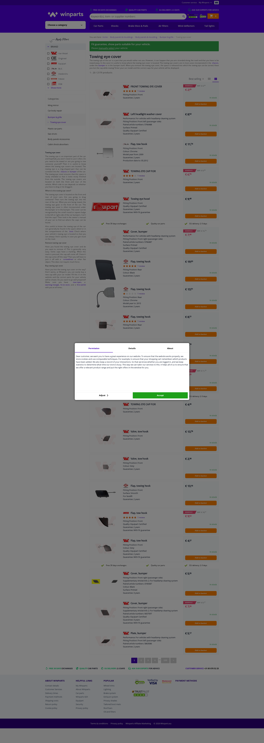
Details (132, 348)
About (170, 348)
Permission (93, 348)
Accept (160, 395)
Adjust (102, 395)
